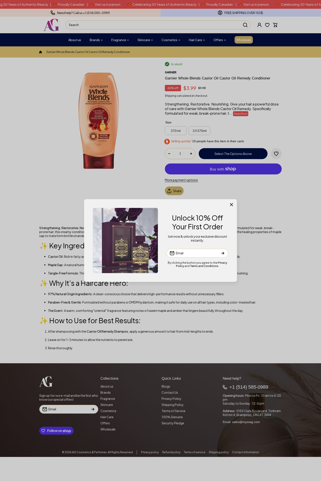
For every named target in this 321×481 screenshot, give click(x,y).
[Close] (231, 204)
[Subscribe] (222, 253)
